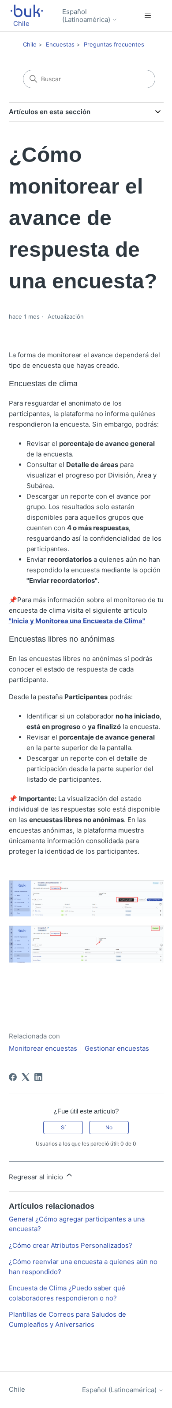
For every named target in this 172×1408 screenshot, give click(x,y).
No (108, 1127)
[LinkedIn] (38, 1077)
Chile (30, 44)
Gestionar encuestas (117, 1048)
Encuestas (60, 44)
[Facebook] (13, 1077)
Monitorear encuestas (43, 1048)
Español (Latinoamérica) (87, 15)
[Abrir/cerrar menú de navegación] (148, 16)
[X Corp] (26, 1077)
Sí (63, 1127)
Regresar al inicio (37, 1177)
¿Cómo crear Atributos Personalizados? (70, 1245)
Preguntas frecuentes (114, 44)
